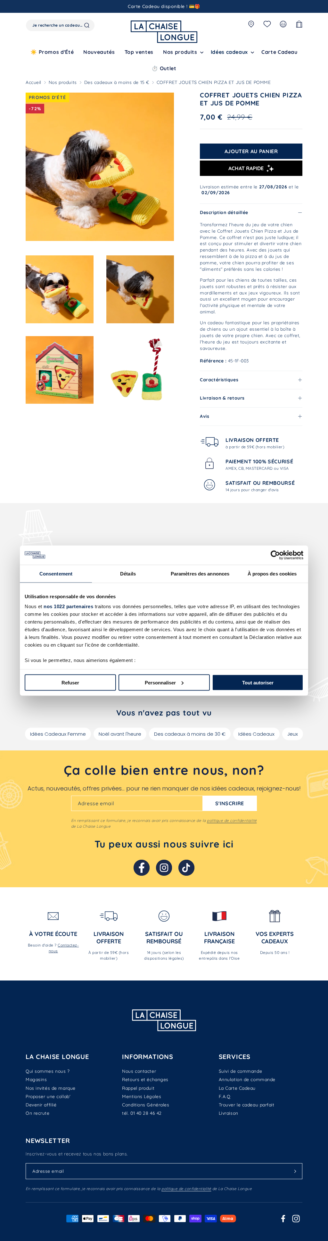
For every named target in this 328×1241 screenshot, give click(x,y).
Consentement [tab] (55, 573)
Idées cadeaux (229, 52)
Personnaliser (160, 682)
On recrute (38, 1113)
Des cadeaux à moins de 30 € (190, 734)
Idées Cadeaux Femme (58, 734)
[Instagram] (164, 868)
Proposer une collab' (48, 1096)
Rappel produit (138, 1088)
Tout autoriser (258, 682)
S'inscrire (229, 803)
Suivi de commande (240, 1071)
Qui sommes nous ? (48, 1071)
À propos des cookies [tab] (272, 573)
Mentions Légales (141, 1096)
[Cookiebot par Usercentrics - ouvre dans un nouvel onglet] (275, 555)
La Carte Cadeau (237, 1088)
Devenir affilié (41, 1105)
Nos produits (63, 82)
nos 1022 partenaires (68, 606)
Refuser (70, 682)
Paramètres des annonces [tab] (200, 573)
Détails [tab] (128, 573)
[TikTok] (186, 868)
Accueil (33, 82)
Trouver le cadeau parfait (247, 1105)
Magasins (36, 1079)
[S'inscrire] (295, 1171)
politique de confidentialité (232, 820)
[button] (182, 52)
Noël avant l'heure (120, 734)
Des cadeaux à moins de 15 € (116, 82)
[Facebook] (141, 868)
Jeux (292, 734)
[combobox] (60, 25)
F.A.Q (225, 1096)
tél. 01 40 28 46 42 (142, 1113)
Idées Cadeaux (256, 734)
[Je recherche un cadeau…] (86, 25)
